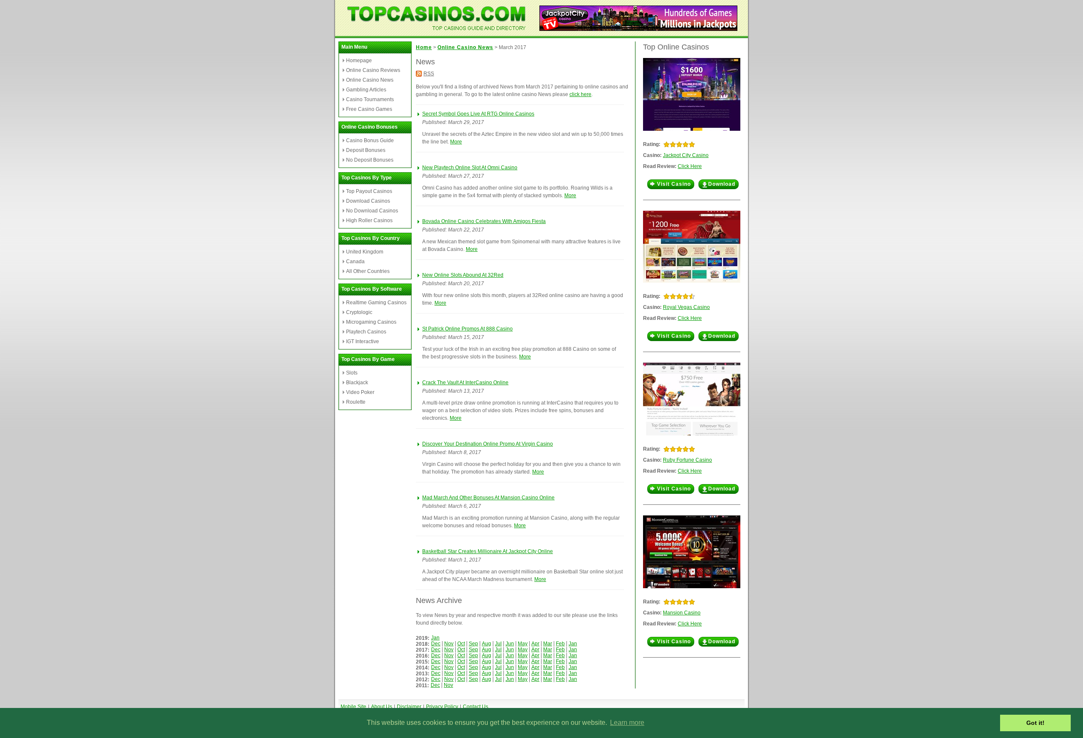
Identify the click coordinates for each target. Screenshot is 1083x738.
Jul (498, 644)
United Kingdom (364, 252)
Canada (355, 261)
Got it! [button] (1035, 722)
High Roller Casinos (369, 220)
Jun (510, 644)
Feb (560, 644)
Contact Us (475, 707)
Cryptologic (359, 312)
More (456, 142)
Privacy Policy (442, 707)
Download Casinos (368, 201)
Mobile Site (353, 707)
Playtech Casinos (366, 332)
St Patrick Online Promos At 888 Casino (467, 329)
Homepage (359, 60)
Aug (486, 644)
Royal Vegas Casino (686, 307)
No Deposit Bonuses (369, 160)
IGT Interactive (362, 341)
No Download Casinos (372, 211)
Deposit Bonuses (365, 150)
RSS (428, 74)
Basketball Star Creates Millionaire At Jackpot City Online (487, 551)
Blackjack (357, 383)
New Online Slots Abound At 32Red (462, 275)
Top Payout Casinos (369, 191)
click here (580, 94)
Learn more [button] (627, 722)
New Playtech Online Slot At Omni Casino (469, 168)
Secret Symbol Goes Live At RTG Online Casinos (478, 114)
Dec (435, 644)
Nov (449, 644)
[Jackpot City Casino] (638, 28)
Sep (473, 644)
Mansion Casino (682, 613)
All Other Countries (368, 271)
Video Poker (360, 392)
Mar (547, 644)
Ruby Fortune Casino (687, 460)
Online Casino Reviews (373, 70)
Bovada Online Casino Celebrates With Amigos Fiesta (484, 221)
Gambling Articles (366, 90)
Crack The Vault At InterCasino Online (465, 383)
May (523, 644)
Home (424, 47)
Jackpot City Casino (686, 155)
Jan (435, 638)
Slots (351, 373)
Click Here (690, 166)
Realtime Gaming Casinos (376, 303)
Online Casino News (369, 80)
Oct (461, 644)
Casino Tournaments (370, 99)
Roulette (356, 402)
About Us (381, 707)
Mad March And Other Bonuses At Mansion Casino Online (488, 498)
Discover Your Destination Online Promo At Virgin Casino (487, 444)
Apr (535, 644)
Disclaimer (409, 707)
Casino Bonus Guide (370, 140)
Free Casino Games (369, 109)
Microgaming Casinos (371, 322)
